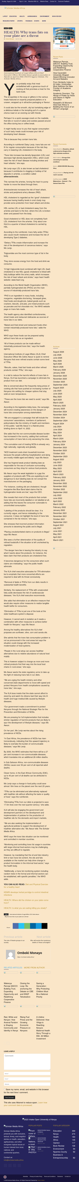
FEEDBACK (29, 21)
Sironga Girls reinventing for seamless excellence (61, 160)
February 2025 (59, 405)
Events (36, 21)
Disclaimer (60, 1176)
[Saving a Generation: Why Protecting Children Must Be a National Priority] (43, 976)
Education (13, 16)
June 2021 (57, 531)
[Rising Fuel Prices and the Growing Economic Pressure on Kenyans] (27, 1010)
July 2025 (57, 390)
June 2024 (57, 429)
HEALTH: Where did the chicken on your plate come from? (26, 901)
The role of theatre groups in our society (14, 941)
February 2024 (59, 441)
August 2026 (58, 351)
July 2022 (57, 495)
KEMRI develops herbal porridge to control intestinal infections (26, 893)
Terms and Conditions (49, 1176)
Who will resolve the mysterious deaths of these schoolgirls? (40, 941)
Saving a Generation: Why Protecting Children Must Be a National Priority (42, 990)
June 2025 (57, 393)
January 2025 (59, 408)
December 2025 (60, 375)
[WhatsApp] (27, 926)
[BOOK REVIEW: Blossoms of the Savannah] (32, 1140)
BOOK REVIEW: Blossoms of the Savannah (42, 1139)
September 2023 (60, 456)
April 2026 (57, 363)
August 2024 (58, 423)
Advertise (25, 1176)
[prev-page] (5, 1043)
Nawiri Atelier (41, 1180)
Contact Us (53, 1)
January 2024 (59, 444)
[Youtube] (75, 4)
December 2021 (60, 513)
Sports (20, 21)
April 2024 (57, 435)
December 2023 (60, 447)
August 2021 (58, 525)
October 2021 (59, 519)
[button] (74, 16)
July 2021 (57, 528)
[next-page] (8, 1043)
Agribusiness (32, 16)
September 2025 (60, 384)
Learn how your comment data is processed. (25, 1104)
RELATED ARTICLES (13, 967)
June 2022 (57, 498)
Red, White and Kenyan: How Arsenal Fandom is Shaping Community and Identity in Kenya (11, 1024)
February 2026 (59, 369)
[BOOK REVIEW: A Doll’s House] (32, 1149)
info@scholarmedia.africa (13, 1160)
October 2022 (59, 489)
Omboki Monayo (10, 39)
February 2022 (59, 507)
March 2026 (58, 366)
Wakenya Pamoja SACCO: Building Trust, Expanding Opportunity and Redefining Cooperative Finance (11, 993)
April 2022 (57, 501)
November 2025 (60, 378)
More (44, 21)
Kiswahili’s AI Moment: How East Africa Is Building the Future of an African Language (63, 106)
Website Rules (44, 1)
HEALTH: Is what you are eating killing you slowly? (25, 908)
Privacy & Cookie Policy (36, 1176)
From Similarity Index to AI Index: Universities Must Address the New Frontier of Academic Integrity (63, 86)
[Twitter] (72, 4)
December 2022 (60, 483)
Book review (56, 16)
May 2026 (57, 360)
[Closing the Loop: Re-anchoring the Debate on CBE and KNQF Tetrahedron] (27, 976)
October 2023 (59, 453)
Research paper (8, 21)
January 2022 (59, 510)
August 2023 (58, 459)
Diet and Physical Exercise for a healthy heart (26, 885)
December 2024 (60, 411)
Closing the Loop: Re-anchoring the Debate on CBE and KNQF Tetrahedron (26, 990)
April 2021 (57, 537)
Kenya (10, 28)
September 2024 (60, 420)
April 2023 (57, 471)
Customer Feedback (63, 1)
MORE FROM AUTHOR (34, 967)
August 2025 (58, 387)
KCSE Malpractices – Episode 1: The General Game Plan (62, 181)
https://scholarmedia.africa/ (25, 957)
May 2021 (57, 534)
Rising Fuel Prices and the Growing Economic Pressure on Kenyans (26, 1024)
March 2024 (58, 438)
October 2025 (59, 381)
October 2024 (59, 417)
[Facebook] (66, 4)
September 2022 (60, 492)
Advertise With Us (33, 1)
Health (22, 16)
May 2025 (57, 396)
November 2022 (60, 486)
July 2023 (57, 462)
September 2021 (60, 522)
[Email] (44, 926)
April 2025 (57, 399)
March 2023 (58, 474)
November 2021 (60, 516)
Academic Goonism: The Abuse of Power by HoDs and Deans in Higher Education (64, 96)
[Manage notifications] (5, 1177)
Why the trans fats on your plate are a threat (16, 916)
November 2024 (60, 414)
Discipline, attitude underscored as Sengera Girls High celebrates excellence (63, 151)
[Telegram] (39, 926)
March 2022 (58, 504)
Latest (5, 16)
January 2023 (59, 480)
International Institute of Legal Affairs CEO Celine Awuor (24, 914)
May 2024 (57, 432)
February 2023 (59, 477)
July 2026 (57, 354)
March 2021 (58, 540)
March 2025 (58, 402)
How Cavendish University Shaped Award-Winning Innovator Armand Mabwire (64, 76)
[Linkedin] (69, 4)
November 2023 (60, 450)
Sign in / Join (23, 1)
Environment (44, 16)
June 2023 (57, 465)
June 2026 (57, 357)
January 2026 (59, 372)
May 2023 (57, 468)
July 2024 (57, 426)
